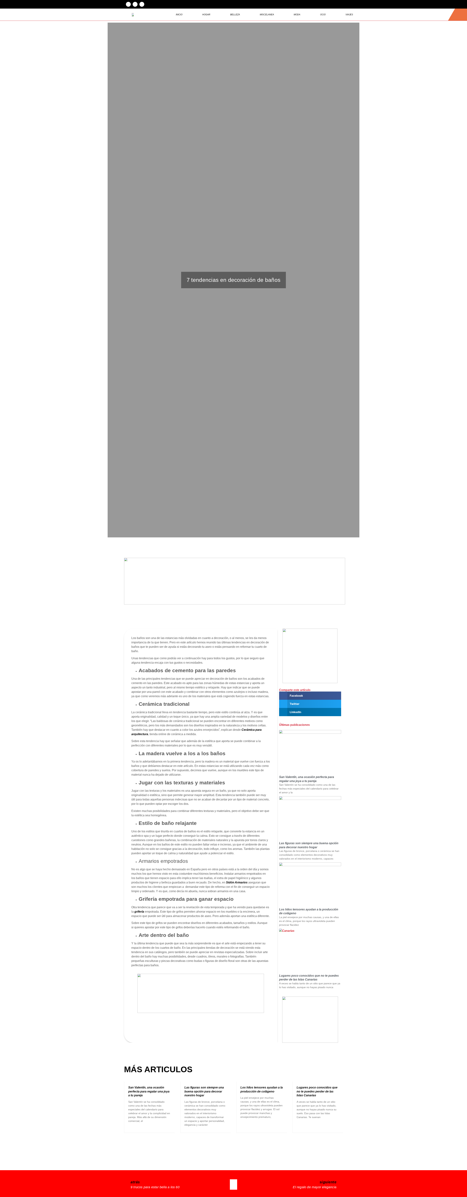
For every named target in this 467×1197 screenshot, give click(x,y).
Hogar (206, 14)
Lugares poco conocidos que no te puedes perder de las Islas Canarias (317, 1091)
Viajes (349, 14)
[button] (128, 4)
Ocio (323, 14)
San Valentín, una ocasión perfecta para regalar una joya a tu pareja (148, 1091)
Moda (297, 14)
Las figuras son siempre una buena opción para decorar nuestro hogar (204, 1091)
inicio (179, 14)
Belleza (235, 14)
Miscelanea (267, 14)
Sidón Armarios (237, 882)
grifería (139, 911)
